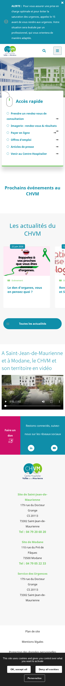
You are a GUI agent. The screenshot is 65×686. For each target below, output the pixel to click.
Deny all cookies (49, 669)
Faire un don (10, 432)
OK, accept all (18, 669)
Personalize (35, 678)
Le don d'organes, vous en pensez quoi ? (25, 290)
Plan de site (32, 631)
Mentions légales (32, 642)
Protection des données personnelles (32, 652)
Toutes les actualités (32, 324)
